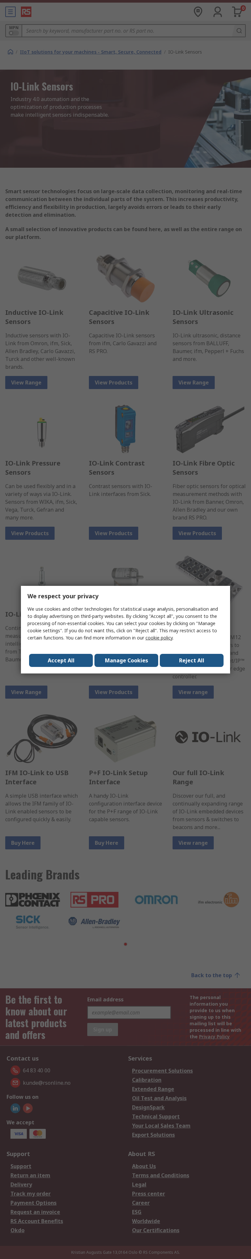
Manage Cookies (126, 660)
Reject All (191, 660)
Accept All (61, 660)
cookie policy (159, 638)
